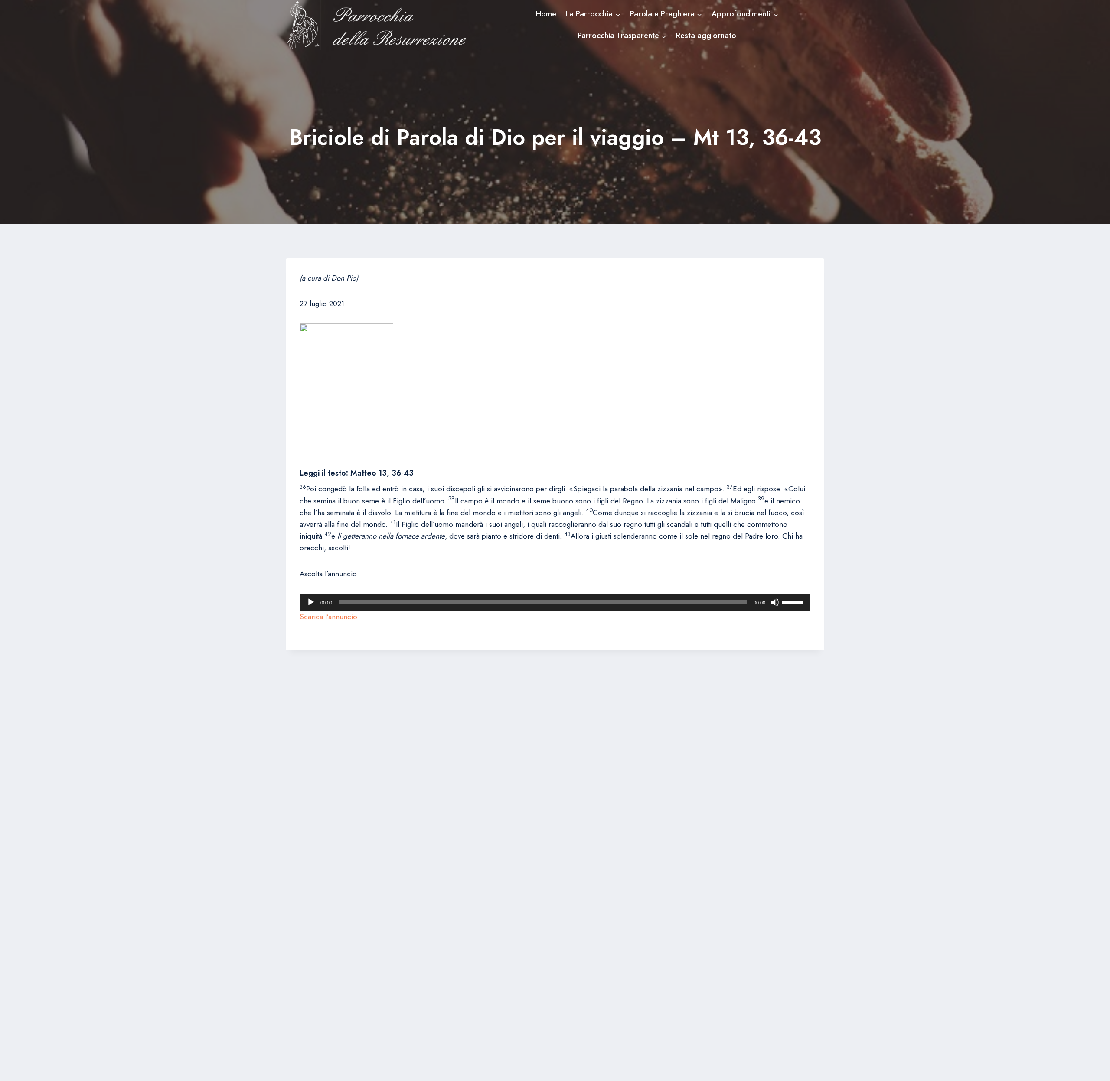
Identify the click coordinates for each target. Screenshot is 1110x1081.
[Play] (311, 602)
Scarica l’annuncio (328, 616)
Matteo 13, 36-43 (382, 473)
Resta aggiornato (706, 35)
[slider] (794, 601)
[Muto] (774, 602)
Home (545, 14)
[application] (555, 602)
